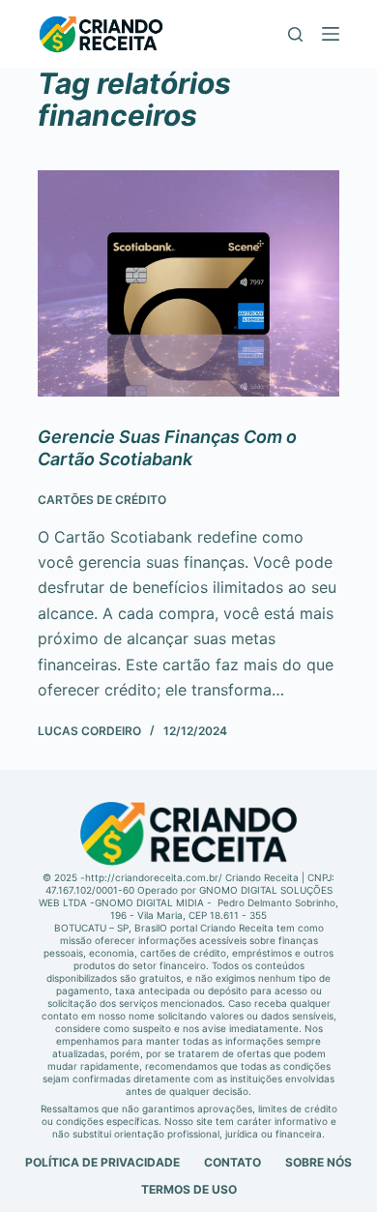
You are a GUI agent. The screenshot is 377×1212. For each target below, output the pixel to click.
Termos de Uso (189, 1189)
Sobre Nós (318, 1162)
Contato (232, 1162)
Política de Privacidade (102, 1162)
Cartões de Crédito (102, 499)
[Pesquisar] (295, 34)
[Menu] (330, 34)
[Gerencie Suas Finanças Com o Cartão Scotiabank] (188, 283)
